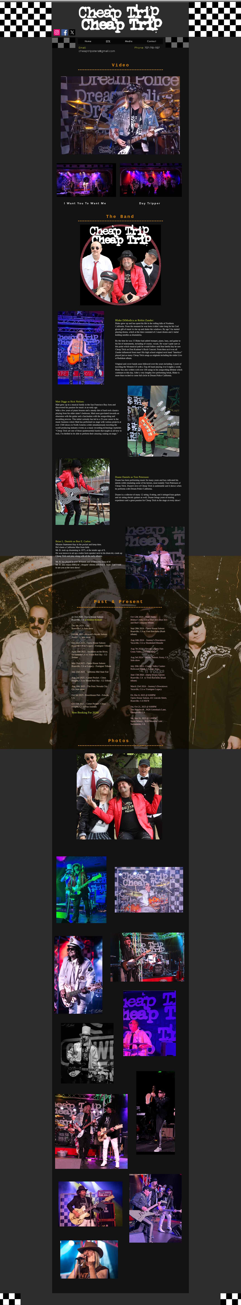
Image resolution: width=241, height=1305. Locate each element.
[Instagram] (57, 32)
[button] (176, 151)
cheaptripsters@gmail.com (97, 50)
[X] (72, 32)
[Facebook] (64, 32)
